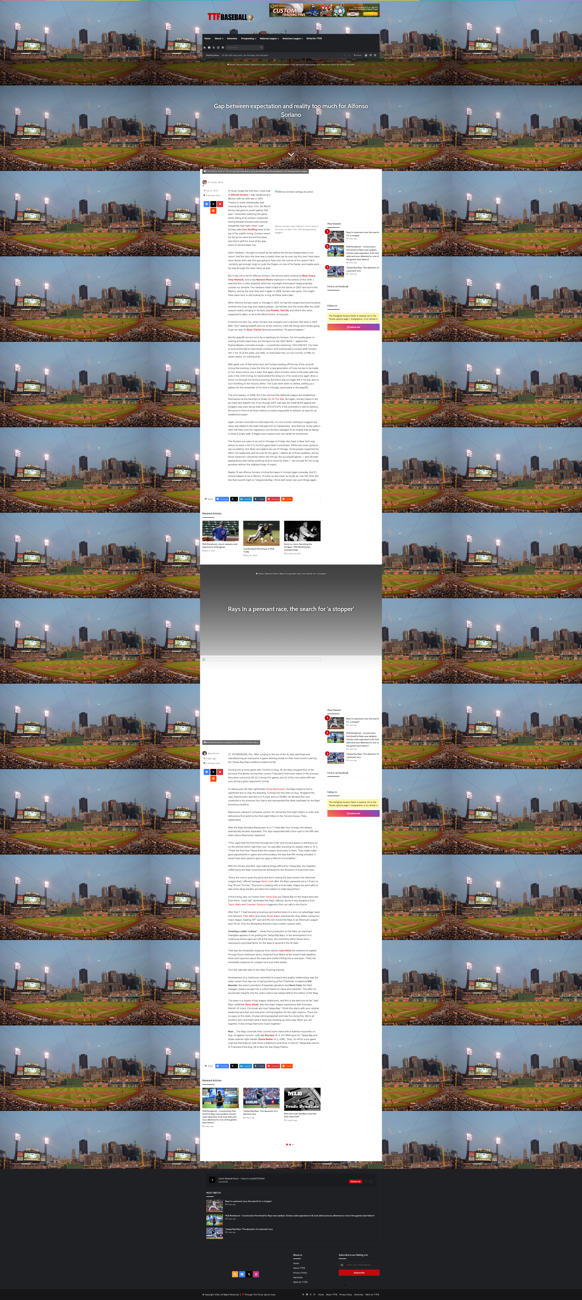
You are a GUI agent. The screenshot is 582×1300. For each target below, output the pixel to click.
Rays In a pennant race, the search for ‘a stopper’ (245, 55)
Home (207, 38)
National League (268, 38)
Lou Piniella (272, 310)
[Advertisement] (353, 192)
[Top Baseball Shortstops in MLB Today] (261, 533)
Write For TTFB (314, 38)
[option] (291, 1180)
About (218, 38)
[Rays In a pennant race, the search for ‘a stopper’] (335, 237)
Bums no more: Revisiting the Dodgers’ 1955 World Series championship (298, 547)
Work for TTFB (300, 1282)
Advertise (232, 38)
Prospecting (247, 38)
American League (292, 38)
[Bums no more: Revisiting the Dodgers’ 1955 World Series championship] (302, 531)
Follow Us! (354, 327)
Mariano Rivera (264, 279)
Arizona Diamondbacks (278, 64)
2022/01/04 (223, 1182)
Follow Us (356, 1181)
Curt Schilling (249, 229)
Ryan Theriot (254, 329)
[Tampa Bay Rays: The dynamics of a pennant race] (335, 271)
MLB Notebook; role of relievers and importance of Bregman (219, 545)
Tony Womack (236, 279)
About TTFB (299, 1268)
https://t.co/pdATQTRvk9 (252, 1178)
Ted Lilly (284, 310)
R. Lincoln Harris (215, 182)
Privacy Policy (300, 1273)
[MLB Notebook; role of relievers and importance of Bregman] (220, 531)
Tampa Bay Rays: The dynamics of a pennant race (249, 1229)
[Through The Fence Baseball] (230, 17)
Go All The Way (275, 399)
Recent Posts (243, 64)
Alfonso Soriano (239, 194)
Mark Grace (308, 275)
